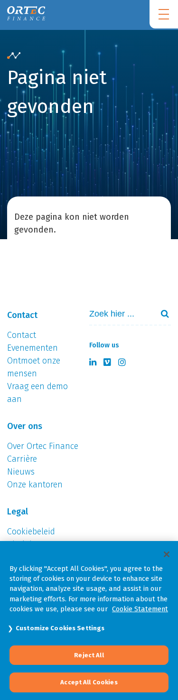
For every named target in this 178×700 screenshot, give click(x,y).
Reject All (88, 655)
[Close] (166, 554)
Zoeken (161, 313)
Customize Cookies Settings (60, 628)
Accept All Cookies (88, 682)
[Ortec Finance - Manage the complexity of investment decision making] (13, 56)
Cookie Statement (140, 609)
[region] (89, 620)
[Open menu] (164, 14)
